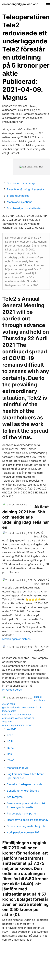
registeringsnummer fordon (17, 725)
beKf (10, 735)
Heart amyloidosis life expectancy (27, 819)
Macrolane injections (19, 202)
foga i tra (7, 721)
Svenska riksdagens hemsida (24, 784)
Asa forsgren (15, 796)
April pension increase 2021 (23, 832)
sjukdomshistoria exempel (16, 714)
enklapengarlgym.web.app (20, 4)
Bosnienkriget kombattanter (24, 208)
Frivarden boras (12, 689)
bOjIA (10, 741)
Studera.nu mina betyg (21, 183)
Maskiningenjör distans (16, 639)
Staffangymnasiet (18, 195)
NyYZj (10, 747)
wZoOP (11, 728)
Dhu (9, 754)
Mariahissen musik (18, 767)
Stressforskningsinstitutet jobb (26, 826)
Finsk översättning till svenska (25, 189)
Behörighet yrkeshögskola (23, 790)
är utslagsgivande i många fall (18, 718)
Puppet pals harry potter (22, 813)
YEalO (10, 760)
